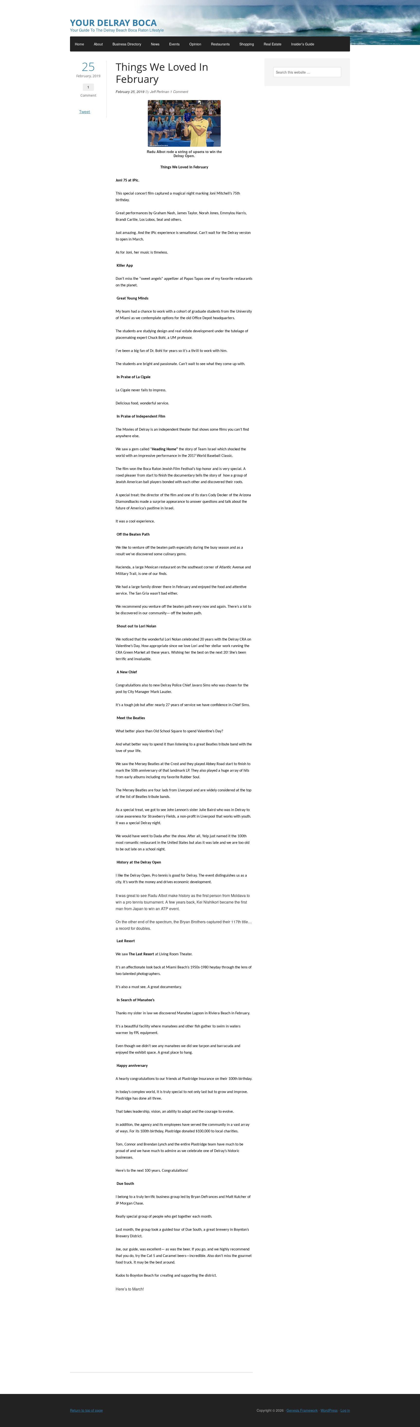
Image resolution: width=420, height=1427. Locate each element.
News (155, 44)
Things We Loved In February (162, 73)
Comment (88, 95)
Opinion (195, 44)
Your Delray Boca (113, 23)
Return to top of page (86, 1410)
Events (174, 44)
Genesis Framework (302, 1410)
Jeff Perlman (159, 91)
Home (79, 44)
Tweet (84, 111)
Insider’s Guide (302, 44)
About (98, 44)
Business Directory (127, 44)
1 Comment (179, 91)
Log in (345, 1410)
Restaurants (220, 44)
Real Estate (272, 44)
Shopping (246, 44)
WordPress (329, 1410)
